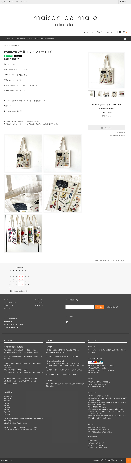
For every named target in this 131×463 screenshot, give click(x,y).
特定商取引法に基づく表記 (117, 135)
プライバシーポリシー (11, 327)
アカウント (124, 2)
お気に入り (107, 116)
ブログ (6, 315)
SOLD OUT (107, 128)
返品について (121, 133)
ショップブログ (32, 38)
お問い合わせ (20, 38)
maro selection (15, 45)
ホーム (6, 45)
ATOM (10, 321)
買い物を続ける (120, 261)
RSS (5, 321)
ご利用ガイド (8, 38)
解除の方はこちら (112, 307)
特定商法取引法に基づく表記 (13, 324)
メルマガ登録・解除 (47, 38)
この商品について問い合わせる (103, 261)
